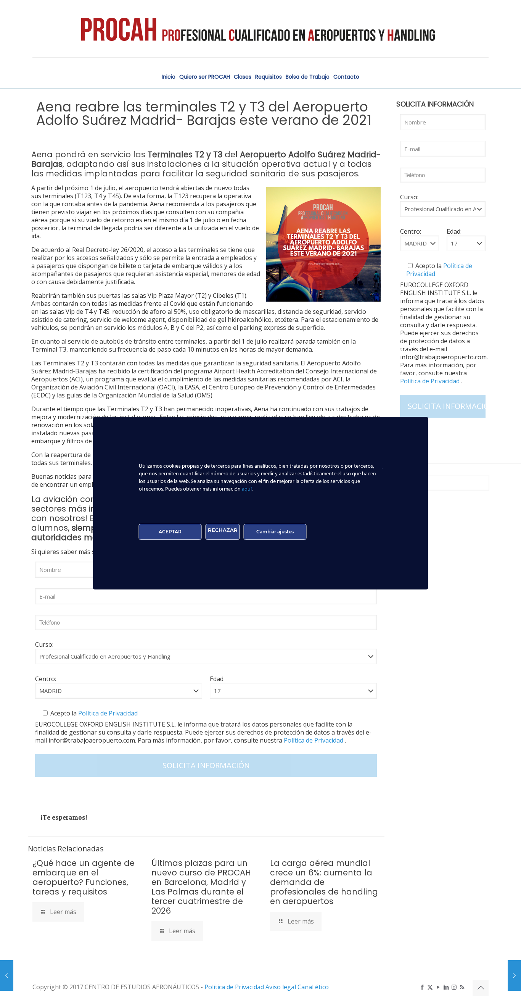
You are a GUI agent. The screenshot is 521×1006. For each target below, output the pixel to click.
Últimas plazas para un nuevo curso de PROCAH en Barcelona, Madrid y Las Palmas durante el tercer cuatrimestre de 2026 (201, 886)
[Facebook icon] (422, 987)
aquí (247, 489)
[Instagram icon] (454, 987)
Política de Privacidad (107, 713)
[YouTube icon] (438, 987)
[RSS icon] (462, 987)
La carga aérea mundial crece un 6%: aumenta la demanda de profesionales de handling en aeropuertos (324, 882)
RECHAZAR (223, 530)
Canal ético (313, 987)
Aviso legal (281, 987)
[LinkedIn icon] (446, 987)
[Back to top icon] (481, 988)
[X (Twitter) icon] (430, 987)
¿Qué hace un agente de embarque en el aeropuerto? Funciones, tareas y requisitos (83, 877)
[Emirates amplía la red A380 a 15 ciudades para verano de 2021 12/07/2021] (514, 975)
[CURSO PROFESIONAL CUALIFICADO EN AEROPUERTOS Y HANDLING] (260, 28)
